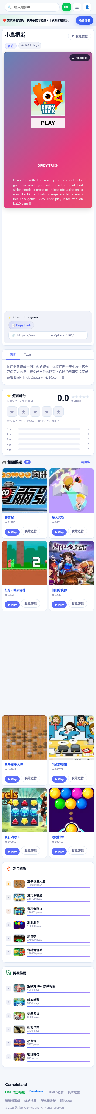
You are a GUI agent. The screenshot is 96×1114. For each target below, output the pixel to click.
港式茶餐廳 (59, 764)
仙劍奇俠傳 (59, 590)
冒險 (11, 46)
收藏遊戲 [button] (81, 36)
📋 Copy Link (21, 325)
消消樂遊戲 (12, 1101)
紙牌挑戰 (33, 1000)
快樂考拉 (33, 1013)
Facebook (36, 1091)
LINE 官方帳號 (15, 1092)
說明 (13, 354)
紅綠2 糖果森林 (15, 590)
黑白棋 (31, 936)
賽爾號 (9, 517)
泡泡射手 (58, 837)
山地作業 (33, 1027)
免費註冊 (84, 21)
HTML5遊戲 (56, 1092)
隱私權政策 (48, 1101)
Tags (28, 354)
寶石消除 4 (12, 837)
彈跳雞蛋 (33, 1054)
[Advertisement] (48, 260)
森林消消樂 (34, 950)
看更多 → (87, 462)
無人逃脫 (58, 517)
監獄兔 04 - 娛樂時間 (41, 986)
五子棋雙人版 (14, 764)
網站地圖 (30, 1101)
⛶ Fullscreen (80, 57)
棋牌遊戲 (74, 1092)
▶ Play (12, 532)
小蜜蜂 (31, 1041)
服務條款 (66, 1101)
